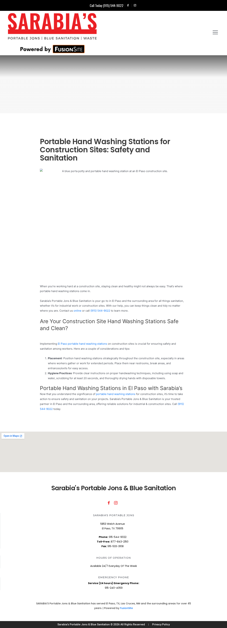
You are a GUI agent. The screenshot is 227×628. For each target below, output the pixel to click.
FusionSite (126, 608)
